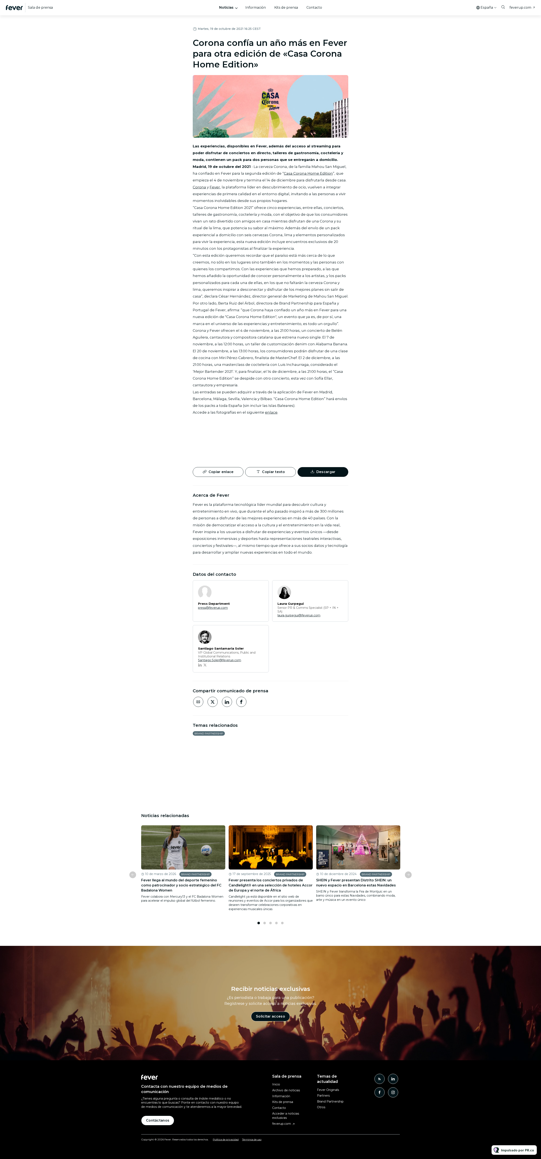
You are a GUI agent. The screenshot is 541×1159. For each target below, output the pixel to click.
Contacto (314, 7)
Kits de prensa (286, 7)
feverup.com (520, 7)
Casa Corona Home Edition (308, 173)
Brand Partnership (208, 733)
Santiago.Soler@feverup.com (219, 660)
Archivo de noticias (286, 1090)
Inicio (276, 1084)
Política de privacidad (226, 1139)
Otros (321, 1107)
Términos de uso (251, 1139)
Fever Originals (328, 1090)
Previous (132, 874)
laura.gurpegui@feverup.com (298, 615)
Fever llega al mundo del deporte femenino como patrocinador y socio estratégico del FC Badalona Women (181, 885)
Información (255, 7)
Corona (199, 187)
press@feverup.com (213, 608)
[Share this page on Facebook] (241, 702)
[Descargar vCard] (261, 587)
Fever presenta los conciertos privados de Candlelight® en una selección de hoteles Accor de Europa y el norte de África (271, 885)
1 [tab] (258, 923)
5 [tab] (282, 923)
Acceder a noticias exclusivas (285, 1116)
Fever (215, 187)
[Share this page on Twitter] (213, 702)
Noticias (226, 7)
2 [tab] (264, 923)
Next (408, 874)
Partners (323, 1095)
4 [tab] (276, 923)
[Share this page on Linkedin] (227, 702)
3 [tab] (270, 923)
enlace (271, 412)
